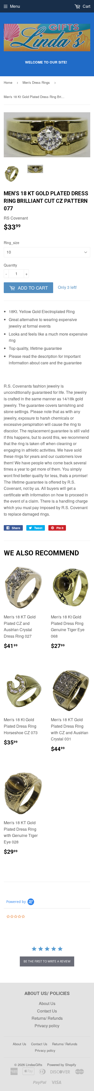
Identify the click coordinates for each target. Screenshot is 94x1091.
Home (8, 82)
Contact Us (47, 1011)
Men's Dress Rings (36, 82)
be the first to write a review (47, 961)
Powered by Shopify (61, 1064)
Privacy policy (47, 1025)
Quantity (10, 265)
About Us (47, 1003)
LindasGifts (34, 1064)
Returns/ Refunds (47, 1018)
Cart (86, 6)
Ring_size (11, 242)
